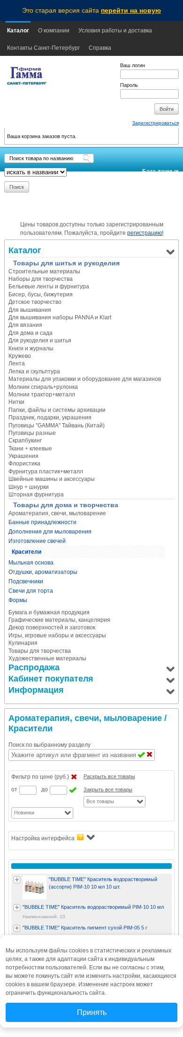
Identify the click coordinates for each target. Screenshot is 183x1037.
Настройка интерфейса (43, 838)
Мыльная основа (30, 562)
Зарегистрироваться (155, 122)
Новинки (24, 812)
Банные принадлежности (42, 522)
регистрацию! (145, 233)
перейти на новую (131, 10)
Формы (17, 600)
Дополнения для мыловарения (50, 531)
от (14, 789)
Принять (92, 1012)
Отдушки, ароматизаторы (42, 572)
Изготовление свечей (37, 541)
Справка (100, 48)
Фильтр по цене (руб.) (40, 777)
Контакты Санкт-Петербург (43, 48)
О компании (53, 30)
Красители (26, 552)
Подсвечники (25, 581)
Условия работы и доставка (115, 30)
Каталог (18, 30)
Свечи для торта (30, 591)
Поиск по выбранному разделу (49, 745)
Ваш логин (132, 65)
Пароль (129, 85)
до (44, 789)
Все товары (100, 801)
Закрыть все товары (108, 789)
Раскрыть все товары (109, 776)
